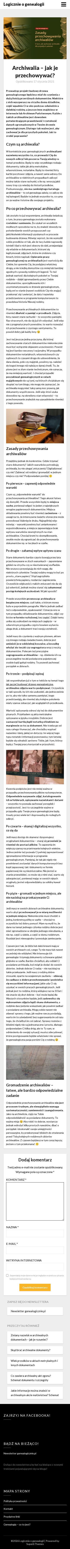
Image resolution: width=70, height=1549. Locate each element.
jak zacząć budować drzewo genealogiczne (29, 684)
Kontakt (8, 1508)
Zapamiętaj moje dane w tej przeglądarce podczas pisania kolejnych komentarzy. (37, 1277)
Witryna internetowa (24, 1260)
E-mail (12, 1243)
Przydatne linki (12, 1516)
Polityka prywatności (15, 1501)
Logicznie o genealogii (24, 4)
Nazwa (12, 1227)
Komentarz (16, 1179)
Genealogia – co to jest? (17, 1524)
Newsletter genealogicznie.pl (28, 1311)
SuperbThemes (35, 1543)
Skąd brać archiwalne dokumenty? (30, 1350)
